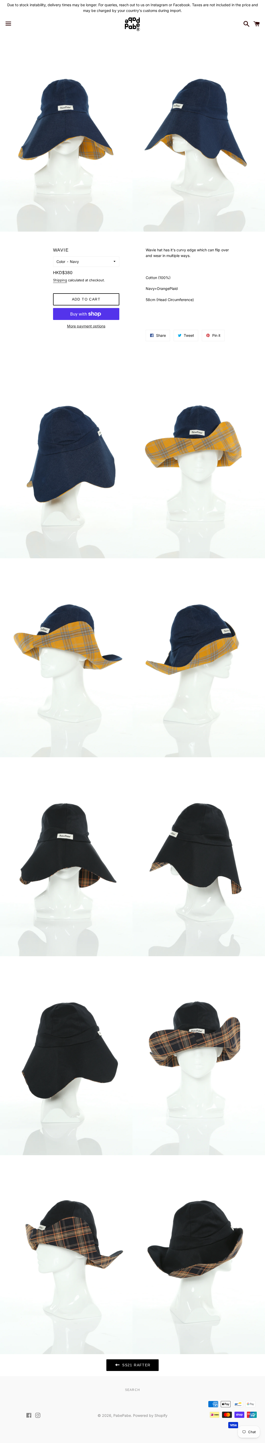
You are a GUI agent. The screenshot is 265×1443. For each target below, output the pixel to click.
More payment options (86, 326)
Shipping (60, 280)
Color (60, 261)
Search (132, 1390)
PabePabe (122, 1415)
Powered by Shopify (150, 1415)
